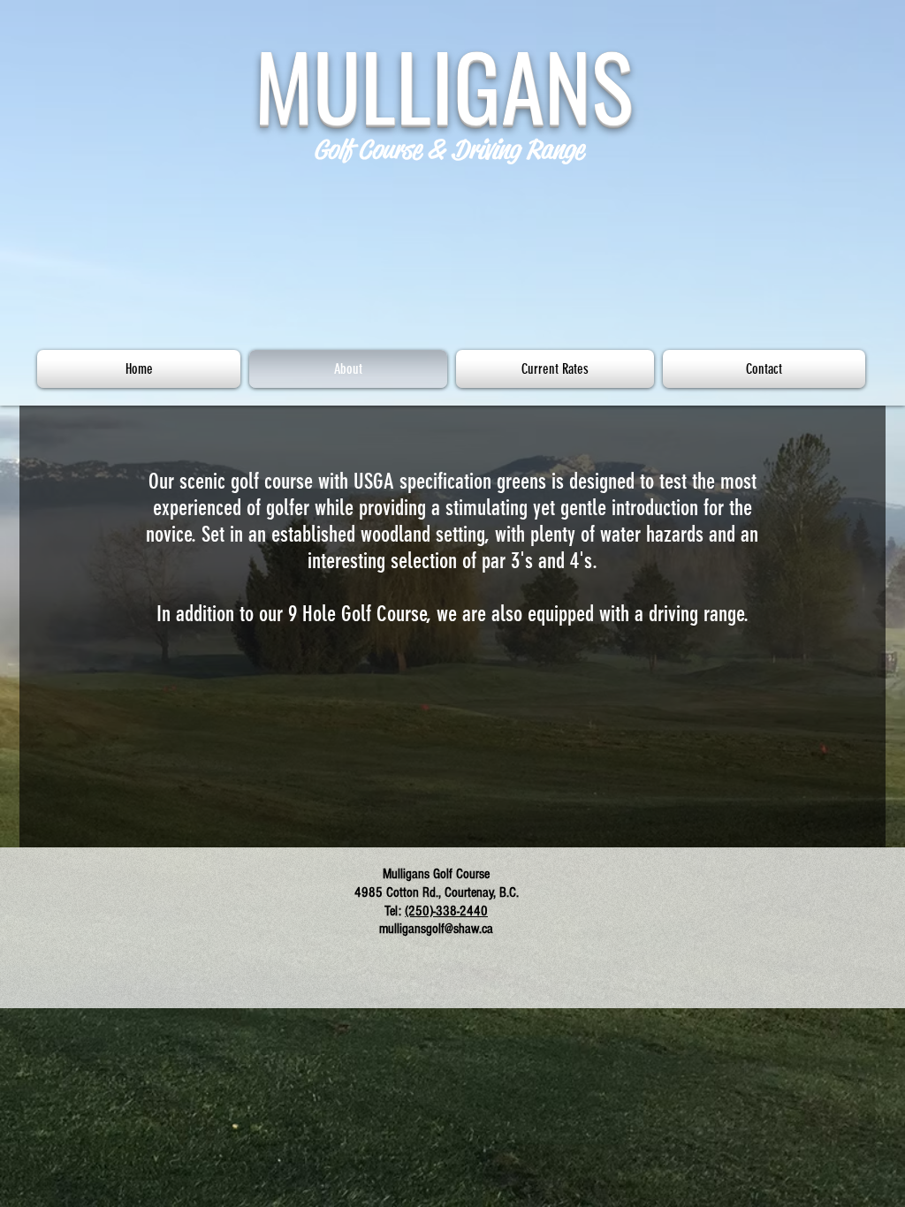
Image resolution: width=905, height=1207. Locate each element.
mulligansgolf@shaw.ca (436, 929)
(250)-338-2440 (446, 911)
